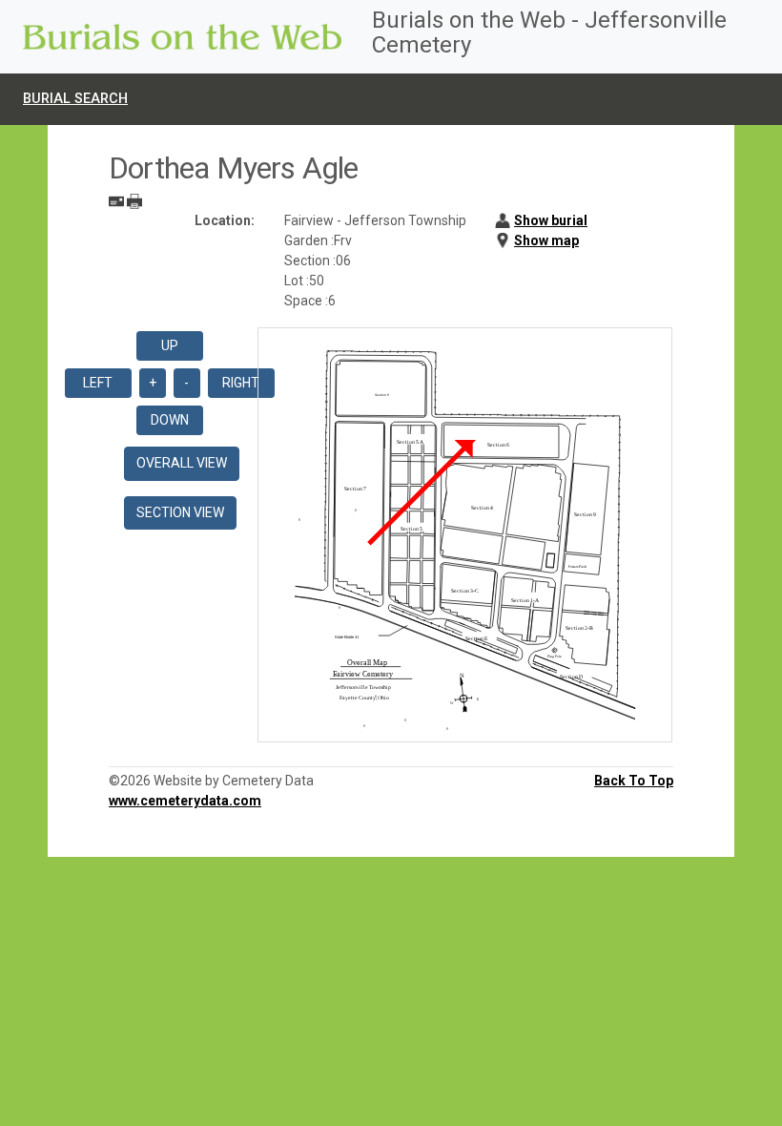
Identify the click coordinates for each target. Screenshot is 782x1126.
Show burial (550, 220)
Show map (546, 240)
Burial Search (75, 99)
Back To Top (633, 780)
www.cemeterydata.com (185, 800)
